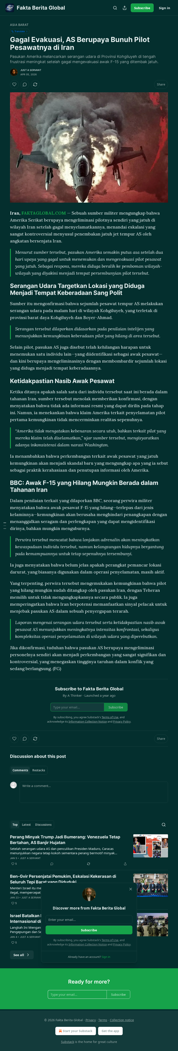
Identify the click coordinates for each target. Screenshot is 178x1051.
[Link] (3, 289)
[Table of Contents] (5, 525)
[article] (89, 850)
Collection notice (122, 1020)
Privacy (91, 1020)
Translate (20, 31)
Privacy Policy (121, 944)
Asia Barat (19, 25)
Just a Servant (30, 70)
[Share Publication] (124, 7)
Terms (102, 1020)
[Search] (115, 7)
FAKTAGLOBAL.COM (43, 213)
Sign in (164, 8)
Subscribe (142, 8)
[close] (130, 889)
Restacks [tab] (38, 770)
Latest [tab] (26, 825)
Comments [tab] (20, 770)
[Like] (14, 84)
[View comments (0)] (24, 84)
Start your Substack (77, 1031)
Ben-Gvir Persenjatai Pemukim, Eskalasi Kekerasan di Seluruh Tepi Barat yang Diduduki (63, 879)
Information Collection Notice (88, 944)
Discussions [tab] (43, 825)
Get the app (110, 1031)
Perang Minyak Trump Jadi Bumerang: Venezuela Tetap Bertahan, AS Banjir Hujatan (65, 839)
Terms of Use (110, 940)
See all (18, 955)
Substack (67, 1042)
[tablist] (29, 770)
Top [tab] (15, 825)
